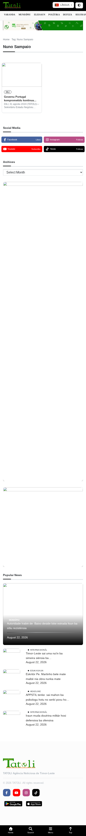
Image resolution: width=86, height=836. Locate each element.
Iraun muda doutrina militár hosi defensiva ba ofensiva (46, 718)
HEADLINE (35, 691)
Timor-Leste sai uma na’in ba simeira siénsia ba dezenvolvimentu (44, 656)
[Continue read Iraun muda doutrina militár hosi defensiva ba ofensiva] (11, 719)
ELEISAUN (39, 14)
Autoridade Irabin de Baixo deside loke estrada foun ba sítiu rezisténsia (42, 626)
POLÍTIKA (54, 14)
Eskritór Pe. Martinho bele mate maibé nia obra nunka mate (46, 676)
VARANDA (9, 14)
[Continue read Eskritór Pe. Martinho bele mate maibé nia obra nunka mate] (11, 677)
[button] (10, 830)
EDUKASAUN (36, 671)
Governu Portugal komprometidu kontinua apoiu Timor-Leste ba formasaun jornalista (19, 98)
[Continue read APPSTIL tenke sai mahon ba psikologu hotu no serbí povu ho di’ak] (11, 698)
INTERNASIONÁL (38, 650)
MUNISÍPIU (25, 14)
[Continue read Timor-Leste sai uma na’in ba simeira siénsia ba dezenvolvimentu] (11, 657)
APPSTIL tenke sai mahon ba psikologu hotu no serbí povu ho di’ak (46, 697)
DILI (8, 92)
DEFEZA (67, 14)
